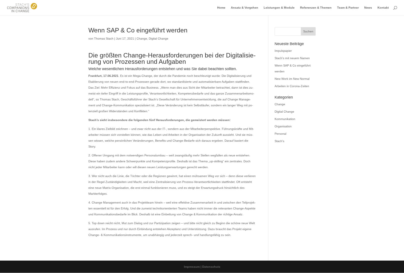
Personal (280, 133)
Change (142, 38)
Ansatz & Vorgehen (244, 7)
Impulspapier (283, 50)
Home (221, 7)
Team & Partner (348, 7)
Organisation (283, 126)
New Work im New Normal (292, 78)
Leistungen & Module (279, 7)
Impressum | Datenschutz (202, 266)
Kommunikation (285, 119)
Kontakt (383, 7)
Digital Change (158, 38)
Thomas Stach (103, 38)
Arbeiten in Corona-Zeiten (292, 86)
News (368, 7)
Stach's (279, 141)
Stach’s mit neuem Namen (292, 58)
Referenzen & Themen (316, 7)
